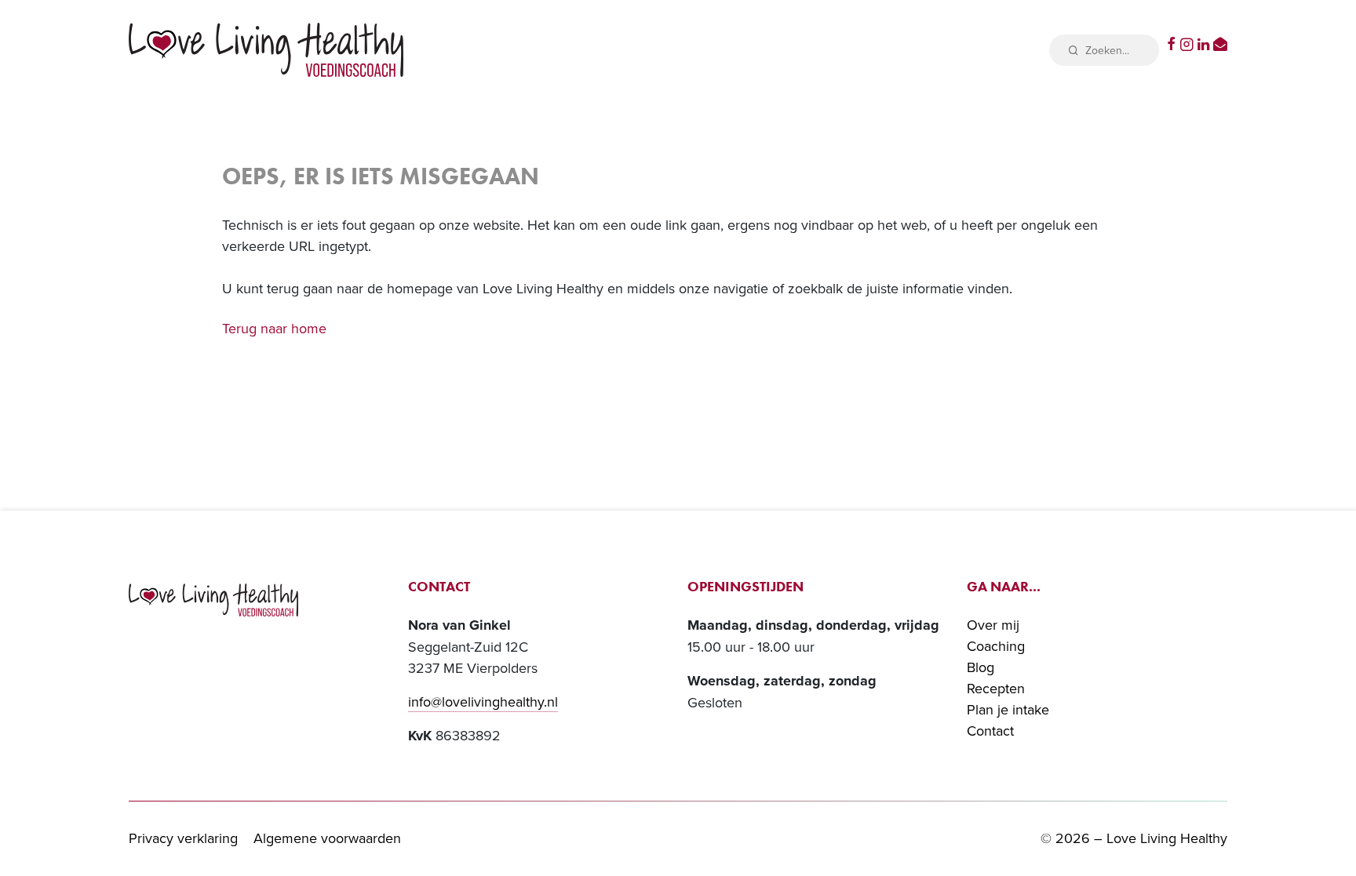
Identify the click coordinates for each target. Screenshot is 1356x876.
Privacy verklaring (183, 838)
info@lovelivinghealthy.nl (483, 701)
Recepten (996, 688)
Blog (980, 667)
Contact (990, 730)
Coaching (996, 646)
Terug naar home (274, 328)
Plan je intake (1008, 709)
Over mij (993, 624)
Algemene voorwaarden (327, 838)
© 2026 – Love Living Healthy (1134, 838)
